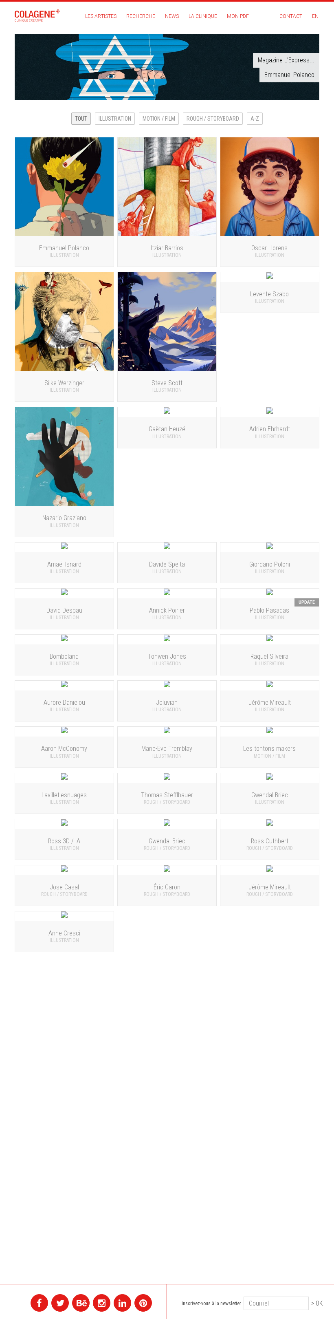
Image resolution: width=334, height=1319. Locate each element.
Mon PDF (238, 16)
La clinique (203, 16)
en (315, 16)
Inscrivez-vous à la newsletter (211, 1303)
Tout (81, 118)
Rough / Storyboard (213, 118)
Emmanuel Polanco (289, 75)
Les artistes (100, 16)
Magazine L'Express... (286, 60)
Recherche (140, 16)
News (172, 16)
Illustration (115, 118)
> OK (317, 1303)
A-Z (254, 118)
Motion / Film (159, 118)
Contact (290, 16)
